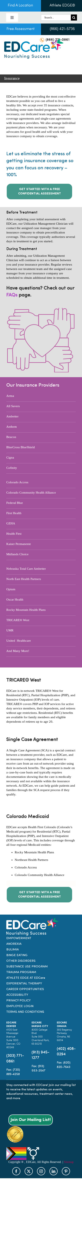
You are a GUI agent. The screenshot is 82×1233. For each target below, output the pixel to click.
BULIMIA (12, 949)
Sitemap (69, 1161)
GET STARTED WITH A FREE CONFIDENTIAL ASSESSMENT (39, 191)
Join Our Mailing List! (31, 1120)
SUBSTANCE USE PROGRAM (27, 966)
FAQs (11, 295)
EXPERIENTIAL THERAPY (24, 983)
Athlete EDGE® (62, 6)
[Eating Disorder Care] (33, 40)
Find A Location (20, 6)
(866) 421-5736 (62, 29)
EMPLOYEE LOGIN (19, 1006)
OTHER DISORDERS (21, 961)
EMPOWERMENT (18, 938)
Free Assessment (20, 29)
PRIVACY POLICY (18, 1000)
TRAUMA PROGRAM (21, 972)
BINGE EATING (17, 955)
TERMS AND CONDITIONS (25, 1012)
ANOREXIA (13, 944)
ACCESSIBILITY (17, 995)
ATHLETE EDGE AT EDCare (25, 978)
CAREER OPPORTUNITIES (25, 989)
